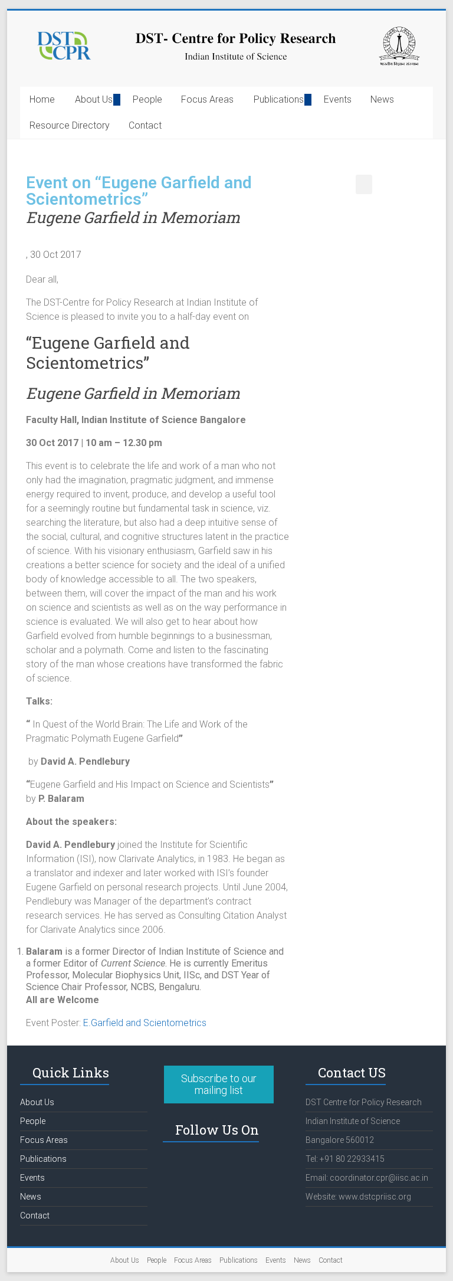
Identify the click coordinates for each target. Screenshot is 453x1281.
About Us (94, 99)
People (147, 99)
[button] (364, 184)
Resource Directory (69, 125)
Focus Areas (207, 99)
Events (338, 99)
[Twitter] (240, 1165)
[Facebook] (177, 1165)
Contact (145, 125)
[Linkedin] (209, 1165)
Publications (279, 99)
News (382, 99)
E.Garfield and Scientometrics (144, 1022)
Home (42, 99)
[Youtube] (271, 1165)
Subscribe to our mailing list (219, 1084)
